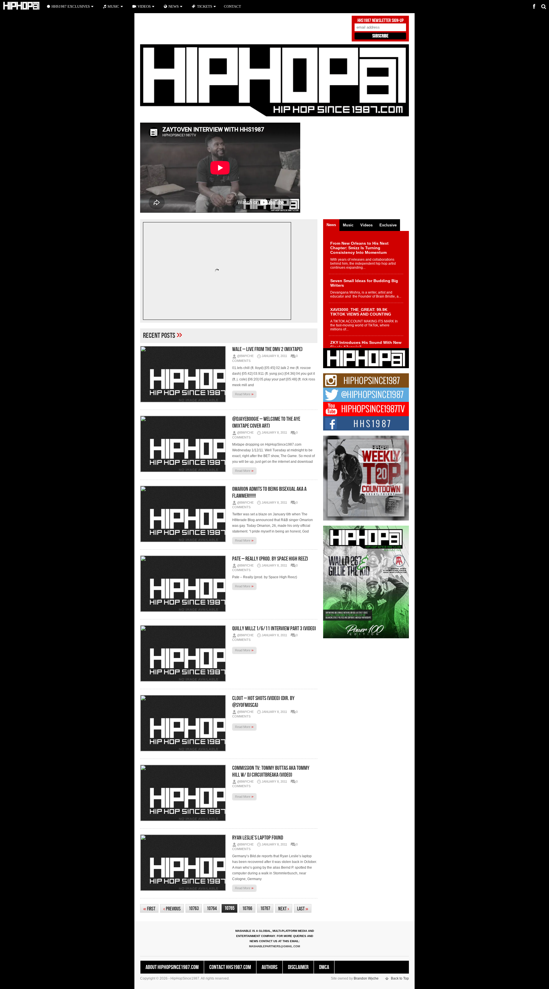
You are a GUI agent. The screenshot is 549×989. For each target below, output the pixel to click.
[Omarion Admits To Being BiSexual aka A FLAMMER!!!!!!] (184, 514)
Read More (244, 394)
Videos (144, 6)
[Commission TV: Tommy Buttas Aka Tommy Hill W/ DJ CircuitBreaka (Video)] (184, 793)
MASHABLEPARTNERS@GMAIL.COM (274, 946)
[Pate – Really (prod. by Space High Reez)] (184, 583)
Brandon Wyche (366, 978)
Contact (232, 6)
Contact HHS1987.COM (230, 967)
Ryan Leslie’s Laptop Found (257, 837)
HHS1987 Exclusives (70, 6)
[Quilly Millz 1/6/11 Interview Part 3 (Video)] (184, 653)
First (149, 909)
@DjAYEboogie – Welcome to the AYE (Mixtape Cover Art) (266, 422)
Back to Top (400, 978)
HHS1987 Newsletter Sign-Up (380, 20)
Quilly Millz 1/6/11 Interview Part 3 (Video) (274, 628)
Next (283, 909)
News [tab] (331, 225)
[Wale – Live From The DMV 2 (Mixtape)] (184, 374)
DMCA (324, 967)
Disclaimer (298, 967)
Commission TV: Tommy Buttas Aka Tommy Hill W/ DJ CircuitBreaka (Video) (270, 771)
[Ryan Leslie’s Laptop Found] (184, 862)
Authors (269, 967)
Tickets (204, 6)
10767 (265, 909)
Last (302, 909)
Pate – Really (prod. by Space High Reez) (270, 558)
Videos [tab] (366, 225)
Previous (172, 909)
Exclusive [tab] (388, 225)
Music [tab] (348, 225)
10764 (212, 909)
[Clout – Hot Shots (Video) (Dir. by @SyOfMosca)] (184, 723)
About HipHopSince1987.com (172, 967)
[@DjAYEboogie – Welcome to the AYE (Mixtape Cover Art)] (184, 444)
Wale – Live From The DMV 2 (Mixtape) (267, 349)
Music (113, 6)
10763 (194, 909)
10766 (247, 909)
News (173, 6)
